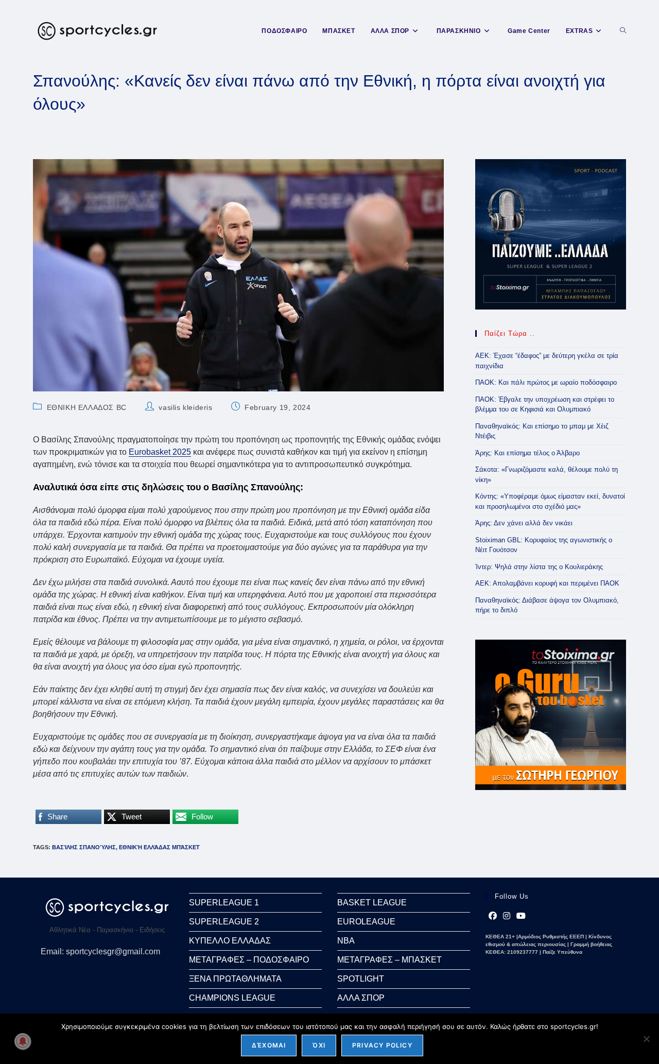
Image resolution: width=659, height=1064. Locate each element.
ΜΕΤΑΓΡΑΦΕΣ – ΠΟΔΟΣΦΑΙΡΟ (249, 959)
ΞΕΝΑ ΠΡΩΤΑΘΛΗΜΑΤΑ (235, 978)
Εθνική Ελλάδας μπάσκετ (159, 847)
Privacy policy (382, 1045)
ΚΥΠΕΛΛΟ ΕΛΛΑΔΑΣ (230, 940)
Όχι (319, 1045)
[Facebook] (493, 916)
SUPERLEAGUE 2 (224, 921)
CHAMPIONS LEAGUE (232, 997)
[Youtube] (521, 916)
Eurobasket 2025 (160, 452)
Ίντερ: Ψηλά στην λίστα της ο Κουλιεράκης (539, 567)
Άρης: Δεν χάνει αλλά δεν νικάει (524, 523)
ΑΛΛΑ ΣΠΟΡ (361, 997)
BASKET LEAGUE (372, 902)
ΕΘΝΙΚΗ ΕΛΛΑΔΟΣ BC (87, 407)
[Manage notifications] (22, 1041)
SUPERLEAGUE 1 (224, 902)
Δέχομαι (269, 1045)
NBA (346, 940)
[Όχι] (646, 1039)
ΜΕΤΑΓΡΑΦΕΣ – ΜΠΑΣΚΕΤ (389, 959)
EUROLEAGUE (366, 921)
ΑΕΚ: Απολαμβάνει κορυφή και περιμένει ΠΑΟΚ (547, 583)
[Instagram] (506, 916)
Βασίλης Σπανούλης (84, 847)
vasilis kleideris (185, 407)
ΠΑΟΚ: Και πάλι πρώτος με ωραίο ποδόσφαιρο (546, 382)
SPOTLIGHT (360, 978)
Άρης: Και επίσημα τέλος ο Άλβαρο (527, 453)
